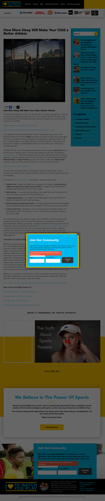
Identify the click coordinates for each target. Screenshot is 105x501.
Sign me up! (67, 260)
